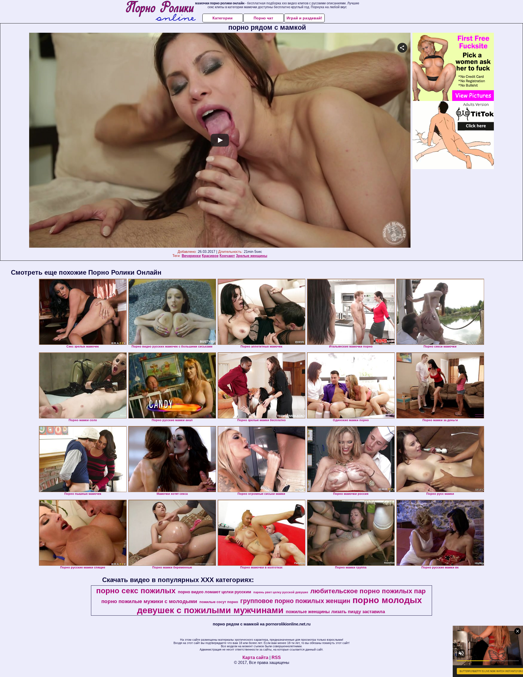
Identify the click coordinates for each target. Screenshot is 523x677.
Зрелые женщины (251, 256)
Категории (222, 18)
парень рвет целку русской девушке (280, 592)
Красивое (210, 256)
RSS (276, 657)
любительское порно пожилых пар (368, 591)
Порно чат (263, 18)
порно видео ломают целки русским (214, 592)
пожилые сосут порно (218, 602)
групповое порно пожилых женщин (295, 600)
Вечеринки (191, 256)
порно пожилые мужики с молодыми (149, 601)
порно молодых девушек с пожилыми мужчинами (279, 605)
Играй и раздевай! (304, 18)
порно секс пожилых (136, 590)
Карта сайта (255, 657)
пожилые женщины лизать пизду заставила (335, 611)
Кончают (227, 256)
